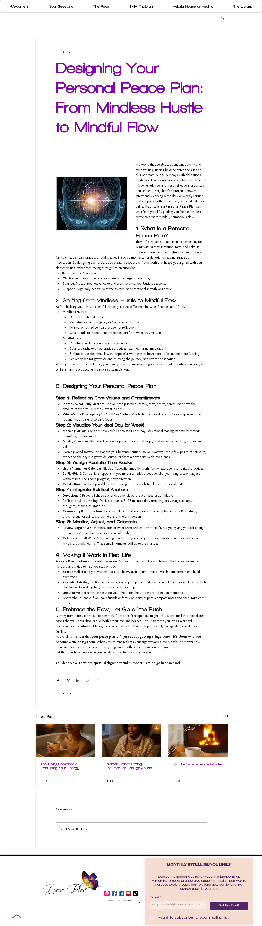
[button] (223, 18)
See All (224, 716)
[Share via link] (88, 680)
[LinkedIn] (121, 893)
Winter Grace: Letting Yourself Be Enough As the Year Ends (129, 766)
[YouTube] (128, 893)
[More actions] (204, 52)
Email (155, 897)
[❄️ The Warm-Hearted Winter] (198, 740)
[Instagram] (107, 893)
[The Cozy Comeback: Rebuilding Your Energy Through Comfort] (65, 740)
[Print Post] (98, 680)
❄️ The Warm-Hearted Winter (197, 764)
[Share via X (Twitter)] (68, 680)
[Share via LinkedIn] (78, 680)
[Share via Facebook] (58, 680)
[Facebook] (114, 893)
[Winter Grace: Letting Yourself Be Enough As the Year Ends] (131, 740)
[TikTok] (135, 893)
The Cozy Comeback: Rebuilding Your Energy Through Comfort (60, 766)
